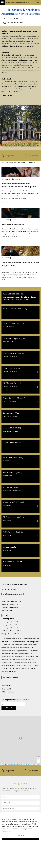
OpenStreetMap (15, 764)
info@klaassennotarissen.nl (17, 23)
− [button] (38, 761)
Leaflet (2, 764)
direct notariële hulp (10, 677)
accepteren (20, 839)
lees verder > (5, 202)
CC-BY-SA (28, 764)
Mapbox (39, 764)
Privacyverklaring (7, 610)
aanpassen (20, 835)
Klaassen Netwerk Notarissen (17, 2)
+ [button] (38, 758)
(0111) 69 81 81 (13, 19)
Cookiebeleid (6, 831)
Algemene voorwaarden (9, 607)
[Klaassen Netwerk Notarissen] (20, 739)
